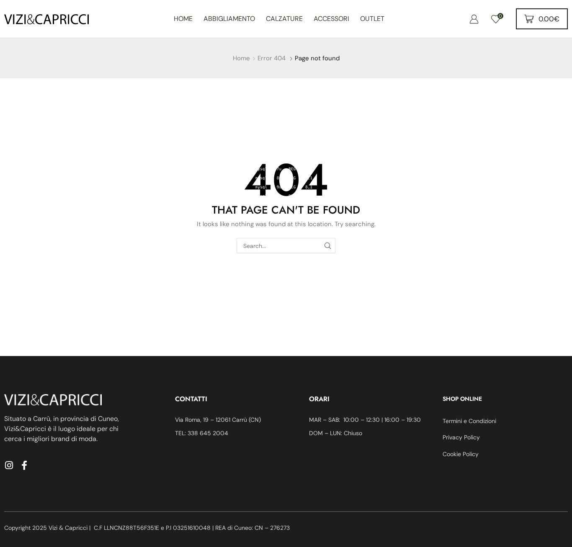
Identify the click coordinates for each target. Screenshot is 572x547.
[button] (474, 18)
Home (241, 58)
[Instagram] (8, 465)
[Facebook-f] (24, 465)
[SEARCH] (327, 245)
